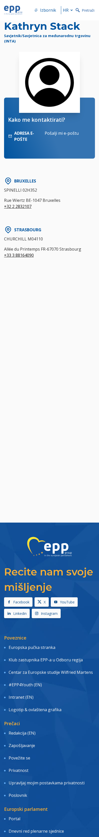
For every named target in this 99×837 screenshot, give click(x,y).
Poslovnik (18, 795)
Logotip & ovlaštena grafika (35, 709)
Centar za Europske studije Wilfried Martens (51, 672)
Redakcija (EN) (22, 733)
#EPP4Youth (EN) (25, 685)
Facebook (21, 602)
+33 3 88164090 (19, 255)
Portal (14, 818)
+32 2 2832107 (17, 206)
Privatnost (18, 770)
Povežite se (19, 758)
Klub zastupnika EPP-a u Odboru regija (46, 660)
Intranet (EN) (21, 697)
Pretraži (88, 10)
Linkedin (20, 613)
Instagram (49, 613)
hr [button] (66, 10)
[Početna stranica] (13, 10)
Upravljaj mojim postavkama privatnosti (47, 783)
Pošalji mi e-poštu (62, 133)
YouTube (67, 602)
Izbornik (48, 10)
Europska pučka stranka (32, 647)
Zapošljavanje (22, 745)
